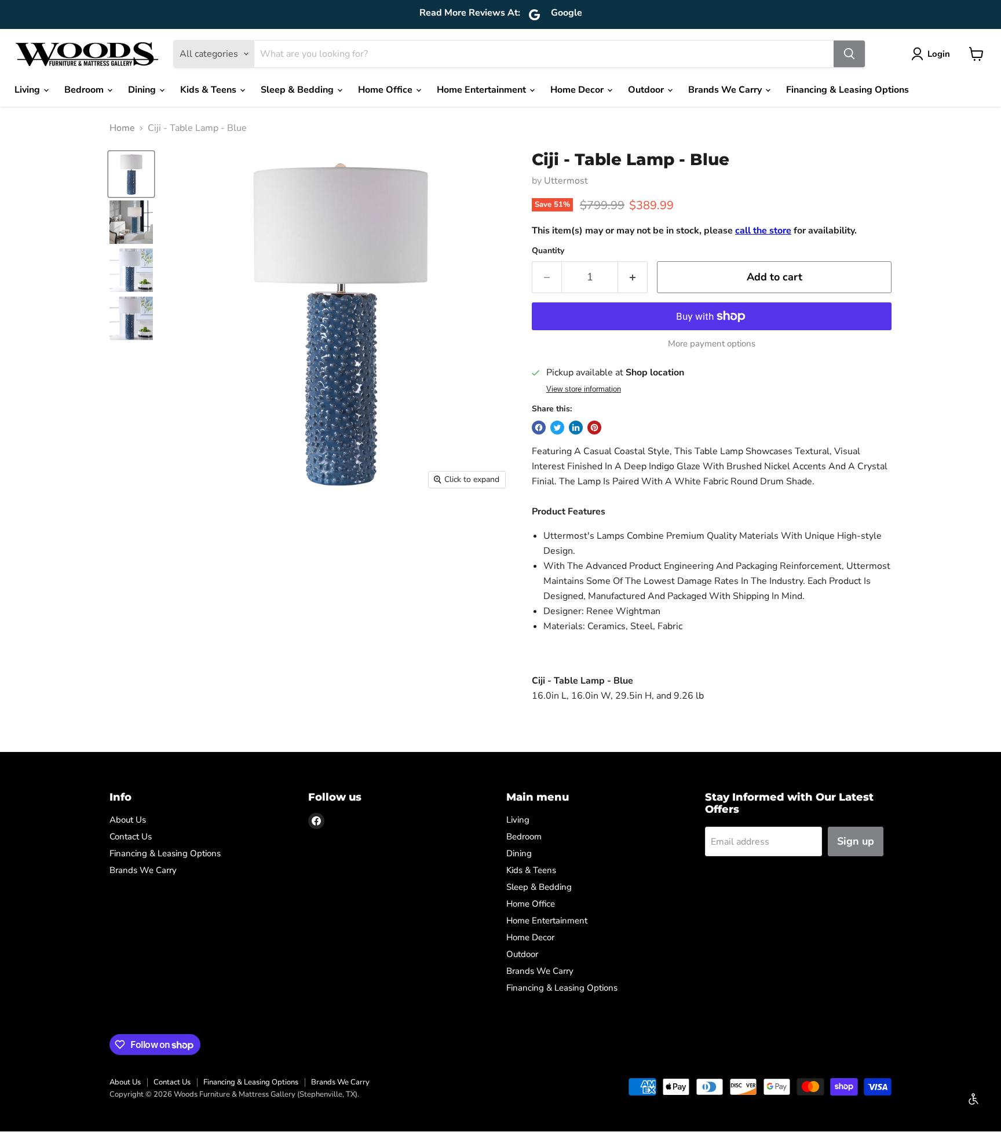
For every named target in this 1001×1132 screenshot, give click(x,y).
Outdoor (647, 89)
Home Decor (578, 89)
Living (28, 89)
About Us (127, 820)
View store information (583, 389)
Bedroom (85, 89)
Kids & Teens (209, 89)
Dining (143, 89)
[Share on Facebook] (539, 427)
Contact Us (130, 836)
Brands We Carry (726, 89)
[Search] (849, 54)
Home (122, 128)
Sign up (855, 841)
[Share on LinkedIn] (576, 427)
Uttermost (566, 180)
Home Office (386, 89)
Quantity (548, 250)
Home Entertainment (482, 89)
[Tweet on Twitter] (557, 427)
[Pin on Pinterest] (594, 427)
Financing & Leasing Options (847, 89)
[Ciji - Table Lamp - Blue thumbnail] (131, 174)
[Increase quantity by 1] (633, 277)
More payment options (711, 344)
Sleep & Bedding (298, 89)
